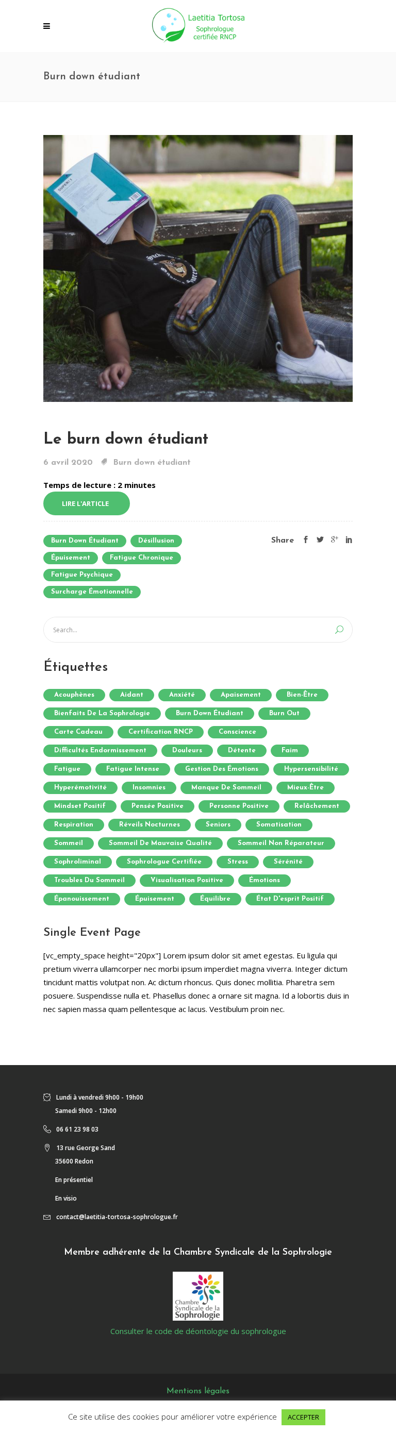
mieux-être (305, 787)
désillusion (156, 540)
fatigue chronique (141, 557)
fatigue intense (132, 769)
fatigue (67, 769)
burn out (284, 713)
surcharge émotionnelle (92, 591)
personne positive (239, 806)
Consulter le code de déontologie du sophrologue (198, 1331)
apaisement (241, 694)
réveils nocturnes (149, 824)
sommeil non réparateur (281, 843)
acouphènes (74, 694)
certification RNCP (160, 732)
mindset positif (80, 806)
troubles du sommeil (89, 880)
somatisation (279, 824)
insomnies (149, 787)
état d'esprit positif (290, 899)
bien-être (302, 694)
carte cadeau (78, 732)
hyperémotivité (80, 787)
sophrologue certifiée (164, 861)
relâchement (316, 806)
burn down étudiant (85, 540)
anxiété (182, 694)
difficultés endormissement (100, 750)
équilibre (215, 899)
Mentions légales (198, 1391)
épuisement (70, 557)
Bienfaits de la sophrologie (102, 713)
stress (237, 861)
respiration (73, 824)
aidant (131, 694)
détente (242, 750)
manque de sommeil (226, 787)
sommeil (68, 843)
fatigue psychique (82, 574)
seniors (218, 824)
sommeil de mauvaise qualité (160, 843)
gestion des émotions (221, 769)
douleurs (187, 750)
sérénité (288, 861)
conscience (237, 732)
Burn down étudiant (152, 463)
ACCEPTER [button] (303, 1417)
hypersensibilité (311, 769)
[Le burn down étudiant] (198, 267)
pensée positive (157, 806)
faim (290, 750)
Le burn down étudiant (125, 440)
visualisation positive (187, 880)
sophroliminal (77, 861)
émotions (264, 880)
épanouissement (81, 899)
